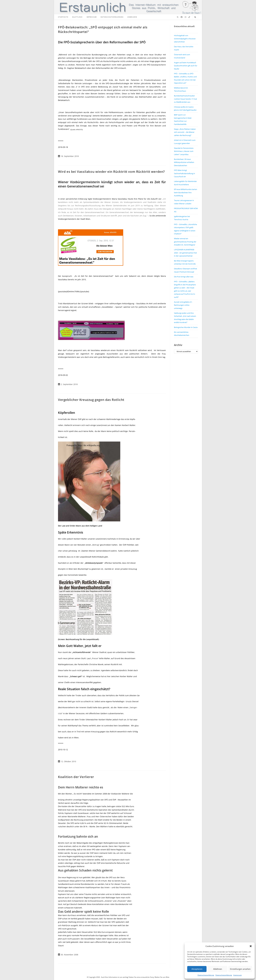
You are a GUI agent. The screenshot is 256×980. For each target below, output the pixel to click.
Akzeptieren (196, 969)
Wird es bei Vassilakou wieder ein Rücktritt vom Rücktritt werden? (111, 171)
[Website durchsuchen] (195, 17)
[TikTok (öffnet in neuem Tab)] (189, 17)
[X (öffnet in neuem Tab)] (178, 17)
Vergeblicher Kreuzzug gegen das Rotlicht (91, 399)
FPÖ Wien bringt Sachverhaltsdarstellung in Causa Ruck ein (184, 173)
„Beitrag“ (95, 545)
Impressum (237, 975)
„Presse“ (95, 658)
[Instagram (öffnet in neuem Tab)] (185, 17)
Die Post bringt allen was (183, 276)
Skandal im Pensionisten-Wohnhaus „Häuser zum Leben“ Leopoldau (184, 151)
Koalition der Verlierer (76, 777)
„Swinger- (133, 707)
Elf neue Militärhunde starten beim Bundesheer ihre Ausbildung (185, 192)
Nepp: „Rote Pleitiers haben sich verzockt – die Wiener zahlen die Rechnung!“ (185, 132)
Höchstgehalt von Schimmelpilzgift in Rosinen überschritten (185, 38)
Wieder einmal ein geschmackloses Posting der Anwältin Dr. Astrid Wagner (185, 241)
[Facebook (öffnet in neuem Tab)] (182, 17)
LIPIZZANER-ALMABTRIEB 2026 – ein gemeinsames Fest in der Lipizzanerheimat (185, 252)
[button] (250, 946)
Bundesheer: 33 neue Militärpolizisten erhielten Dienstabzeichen (184, 162)
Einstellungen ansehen (240, 969)
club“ (60, 713)
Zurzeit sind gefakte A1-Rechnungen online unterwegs (183, 305)
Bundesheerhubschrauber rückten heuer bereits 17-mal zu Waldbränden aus (185, 99)
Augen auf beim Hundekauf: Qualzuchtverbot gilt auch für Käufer (185, 65)
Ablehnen (217, 969)
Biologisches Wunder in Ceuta (185, 327)
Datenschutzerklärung (206, 975)
